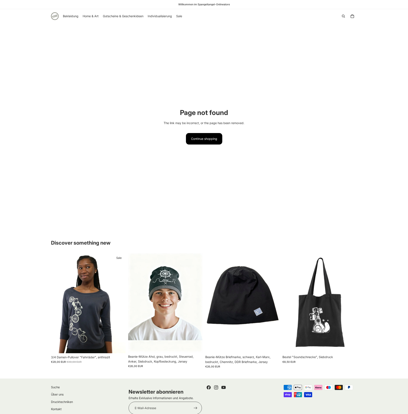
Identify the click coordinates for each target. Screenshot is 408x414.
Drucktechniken (62, 401)
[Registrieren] (195, 408)
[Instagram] (216, 387)
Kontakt (56, 409)
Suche (55, 387)
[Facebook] (208, 387)
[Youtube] (223, 387)
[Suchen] (343, 16)
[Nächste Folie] (119, 303)
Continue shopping (204, 138)
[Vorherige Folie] (57, 303)
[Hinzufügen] (119, 346)
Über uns (57, 394)
